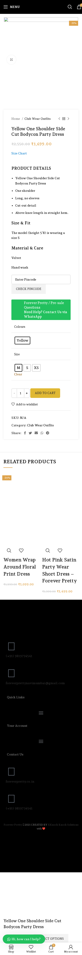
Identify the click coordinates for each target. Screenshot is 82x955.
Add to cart (45, 393)
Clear (18, 374)
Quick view (9, 550)
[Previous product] (59, 119)
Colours (19, 326)
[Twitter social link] (30, 433)
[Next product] (68, 119)
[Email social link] (36, 433)
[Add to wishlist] (21, 550)
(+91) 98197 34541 (19, 808)
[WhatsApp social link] (42, 433)
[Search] (69, 6)
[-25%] (60, 490)
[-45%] (21, 490)
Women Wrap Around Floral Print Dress (19, 567)
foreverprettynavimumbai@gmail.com (35, 683)
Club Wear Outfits (37, 118)
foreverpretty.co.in (20, 781)
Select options (51, 938)
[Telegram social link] (48, 433)
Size (17, 354)
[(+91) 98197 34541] (11, 798)
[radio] (22, 340)
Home (16, 118)
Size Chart (19, 153)
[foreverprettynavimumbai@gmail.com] (11, 673)
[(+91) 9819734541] (11, 646)
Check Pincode (28, 289)
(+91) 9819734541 (19, 656)
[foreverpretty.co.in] (11, 771)
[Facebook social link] (25, 433)
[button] (41, 712)
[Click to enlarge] (11, 59)
